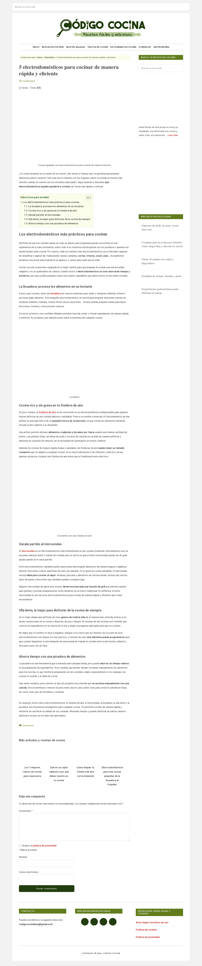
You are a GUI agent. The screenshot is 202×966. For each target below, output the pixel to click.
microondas (28, 551)
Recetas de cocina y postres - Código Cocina (101, 28)
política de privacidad (44, 845)
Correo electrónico (28, 872)
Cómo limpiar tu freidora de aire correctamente (85, 771)
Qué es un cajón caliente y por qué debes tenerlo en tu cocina (59, 774)
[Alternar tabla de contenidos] (87, 197)
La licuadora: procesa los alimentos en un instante (56, 206)
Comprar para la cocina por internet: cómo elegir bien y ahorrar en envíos (162, 244)
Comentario (26, 811)
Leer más (173, 135)
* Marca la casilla (28, 850)
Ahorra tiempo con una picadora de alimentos (53, 223)
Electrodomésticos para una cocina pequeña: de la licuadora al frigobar (112, 776)
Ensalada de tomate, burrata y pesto (162, 276)
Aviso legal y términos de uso (152, 922)
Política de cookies (146, 929)
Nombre (23, 857)
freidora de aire (47, 412)
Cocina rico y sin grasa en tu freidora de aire (52, 210)
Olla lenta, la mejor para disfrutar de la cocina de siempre (59, 219)
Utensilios (28, 725)
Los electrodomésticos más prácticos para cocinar (51, 202)
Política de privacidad (148, 937)
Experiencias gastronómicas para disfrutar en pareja (160, 291)
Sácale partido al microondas (44, 215)
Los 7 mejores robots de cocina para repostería (32, 771)
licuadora (56, 293)
